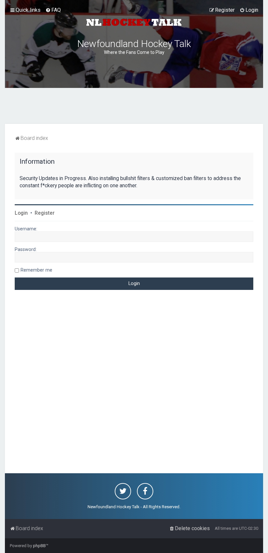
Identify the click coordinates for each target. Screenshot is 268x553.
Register (45, 213)
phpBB (39, 545)
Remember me (36, 270)
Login (21, 213)
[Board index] (134, 22)
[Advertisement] (134, 106)
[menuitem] (53, 10)
